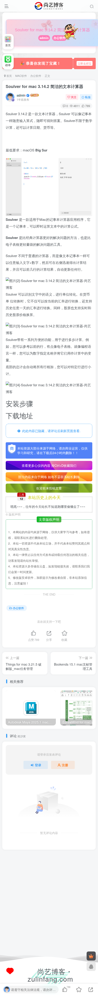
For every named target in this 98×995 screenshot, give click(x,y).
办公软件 (59, 38)
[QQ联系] (91, 966)
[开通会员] (91, 956)
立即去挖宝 (84, 63)
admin (44, 38)
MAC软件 (21, 76)
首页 (9, 76)
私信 (87, 97)
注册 (65, 765)
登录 (38, 765)
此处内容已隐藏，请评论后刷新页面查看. (50, 430)
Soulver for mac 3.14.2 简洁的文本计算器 (44, 86)
